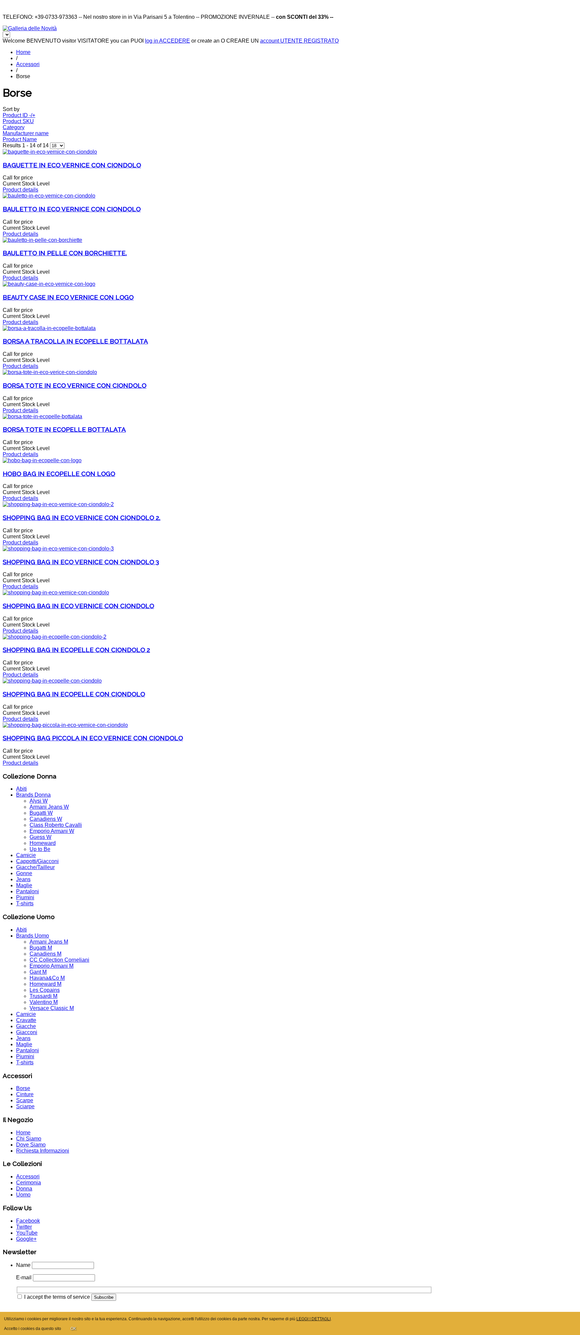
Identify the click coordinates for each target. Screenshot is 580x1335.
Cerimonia (28, 1182)
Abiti (21, 789)
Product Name (20, 139)
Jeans (23, 879)
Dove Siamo (31, 1144)
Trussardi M (43, 996)
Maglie (24, 885)
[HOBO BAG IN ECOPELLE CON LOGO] (42, 460)
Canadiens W (46, 819)
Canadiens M (45, 954)
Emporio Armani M (52, 966)
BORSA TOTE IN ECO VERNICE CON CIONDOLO (74, 385)
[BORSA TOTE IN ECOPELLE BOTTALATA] (42, 416)
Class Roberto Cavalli (56, 825)
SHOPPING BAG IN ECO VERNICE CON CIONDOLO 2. (81, 517)
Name (23, 1265)
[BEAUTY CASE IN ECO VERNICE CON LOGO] (49, 284)
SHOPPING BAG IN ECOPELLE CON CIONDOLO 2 (76, 649)
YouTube (27, 1233)
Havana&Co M (47, 978)
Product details (20, 190)
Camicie (26, 855)
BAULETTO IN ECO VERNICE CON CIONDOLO (72, 209)
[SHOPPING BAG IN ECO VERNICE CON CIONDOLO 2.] (58, 504)
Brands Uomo (32, 936)
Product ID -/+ (19, 115)
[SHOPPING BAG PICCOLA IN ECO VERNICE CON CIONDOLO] (65, 725)
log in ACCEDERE (167, 41)
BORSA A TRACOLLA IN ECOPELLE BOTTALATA (75, 341)
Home (23, 52)
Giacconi (26, 1032)
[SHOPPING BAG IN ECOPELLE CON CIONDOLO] (52, 681)
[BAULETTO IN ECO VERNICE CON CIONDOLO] (49, 196)
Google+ (26, 1239)
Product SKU (18, 121)
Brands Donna (33, 795)
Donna (24, 1188)
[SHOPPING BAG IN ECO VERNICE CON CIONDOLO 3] (58, 548)
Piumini (25, 897)
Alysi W (39, 801)
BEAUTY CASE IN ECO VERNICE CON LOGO (68, 297)
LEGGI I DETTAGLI (313, 1319)
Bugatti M (41, 948)
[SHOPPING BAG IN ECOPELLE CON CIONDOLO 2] (54, 637)
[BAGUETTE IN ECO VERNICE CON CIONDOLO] (50, 152)
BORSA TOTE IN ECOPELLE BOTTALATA (64, 429)
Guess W (40, 837)
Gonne (24, 873)
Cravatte (26, 1020)
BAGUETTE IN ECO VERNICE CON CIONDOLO (72, 165)
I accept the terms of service (57, 1297)
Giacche (26, 1026)
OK (73, 1328)
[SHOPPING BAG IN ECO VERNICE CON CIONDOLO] (56, 592)
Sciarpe (25, 1106)
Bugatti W (41, 813)
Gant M (38, 972)
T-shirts (25, 903)
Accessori (28, 64)
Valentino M (44, 1002)
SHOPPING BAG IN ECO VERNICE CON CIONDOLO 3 (81, 562)
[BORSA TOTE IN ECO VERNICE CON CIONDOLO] (50, 372)
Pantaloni (27, 891)
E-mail (24, 1277)
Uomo (23, 1194)
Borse (23, 1088)
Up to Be (40, 849)
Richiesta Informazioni (42, 1151)
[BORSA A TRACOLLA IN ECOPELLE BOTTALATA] (49, 328)
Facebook (28, 1221)
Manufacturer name (26, 133)
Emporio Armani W (52, 831)
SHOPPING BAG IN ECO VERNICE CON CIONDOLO (78, 605)
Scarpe (24, 1100)
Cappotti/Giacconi (37, 861)
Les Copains (45, 990)
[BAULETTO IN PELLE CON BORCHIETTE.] (42, 240)
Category (14, 127)
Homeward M (45, 984)
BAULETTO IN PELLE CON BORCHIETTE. (65, 253)
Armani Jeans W (49, 807)
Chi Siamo (28, 1138)
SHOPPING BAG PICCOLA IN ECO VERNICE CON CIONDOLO (93, 738)
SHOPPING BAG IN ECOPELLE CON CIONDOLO (74, 694)
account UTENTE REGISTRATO (299, 41)
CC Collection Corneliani (59, 960)
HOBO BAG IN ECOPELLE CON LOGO (59, 473)
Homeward (43, 843)
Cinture (25, 1094)
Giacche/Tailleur (35, 867)
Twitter (24, 1227)
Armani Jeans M (49, 942)
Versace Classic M (52, 1008)
